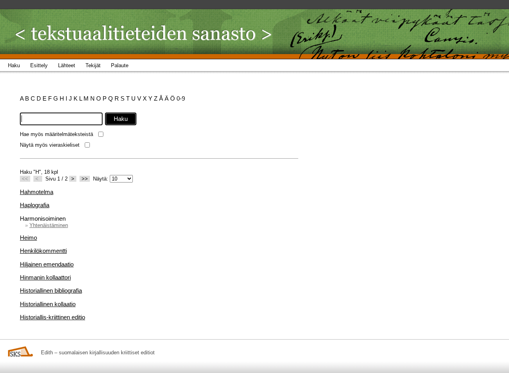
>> (85, 179)
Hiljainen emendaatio (47, 264)
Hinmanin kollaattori (45, 277)
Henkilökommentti (43, 250)
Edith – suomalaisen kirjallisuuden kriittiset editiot (98, 353)
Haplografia (34, 205)
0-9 (181, 98)
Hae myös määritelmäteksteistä (56, 134)
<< (25, 179)
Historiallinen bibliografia (51, 290)
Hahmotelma (36, 191)
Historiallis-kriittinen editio (52, 317)
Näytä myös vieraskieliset (50, 145)
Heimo (28, 237)
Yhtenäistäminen (48, 225)
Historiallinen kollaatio (48, 304)
